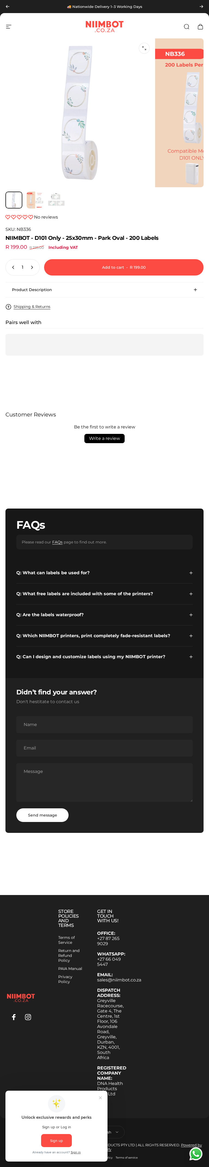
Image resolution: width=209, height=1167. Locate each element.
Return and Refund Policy (68, 955)
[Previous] (8, 6)
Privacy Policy (65, 979)
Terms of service (127, 1157)
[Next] (201, 6)
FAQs (57, 542)
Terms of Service (66, 940)
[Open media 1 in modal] (144, 48)
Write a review (104, 438)
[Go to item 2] (35, 200)
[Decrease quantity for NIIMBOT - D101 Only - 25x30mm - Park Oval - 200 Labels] (12, 267)
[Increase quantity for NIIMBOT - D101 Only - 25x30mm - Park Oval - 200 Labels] (33, 267)
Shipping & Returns (32, 306)
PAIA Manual (70, 968)
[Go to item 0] (13, 200)
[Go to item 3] (56, 200)
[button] (19, 217)
